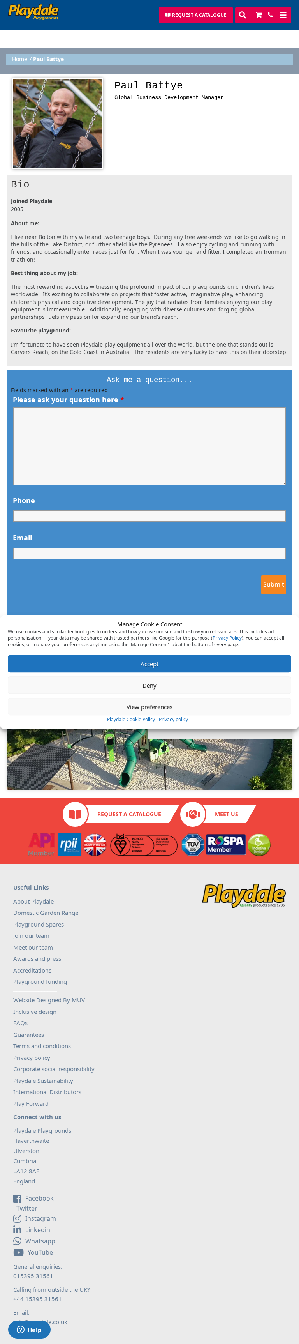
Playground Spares (38, 924)
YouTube (40, 1252)
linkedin (37, 1230)
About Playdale (33, 901)
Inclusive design (34, 1011)
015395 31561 (33, 1276)
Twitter (26, 1208)
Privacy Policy (227, 638)
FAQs (20, 1023)
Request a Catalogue (129, 814)
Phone (24, 500)
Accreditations (32, 970)
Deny (149, 685)
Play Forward (31, 1103)
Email (22, 537)
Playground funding (40, 981)
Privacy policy (173, 719)
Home (19, 59)
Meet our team (33, 947)
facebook (39, 1198)
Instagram (40, 1218)
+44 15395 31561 (37, 1299)
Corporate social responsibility (54, 1069)
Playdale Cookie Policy (131, 719)
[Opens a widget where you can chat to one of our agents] (29, 1330)
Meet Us (226, 814)
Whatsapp (40, 1241)
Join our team (31, 935)
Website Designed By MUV (49, 1000)
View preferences (149, 707)
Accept (149, 664)
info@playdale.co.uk (40, 1322)
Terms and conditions (42, 1046)
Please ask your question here (68, 399)
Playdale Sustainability (43, 1080)
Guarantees (28, 1034)
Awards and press (37, 958)
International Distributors (47, 1092)
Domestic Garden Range (45, 912)
